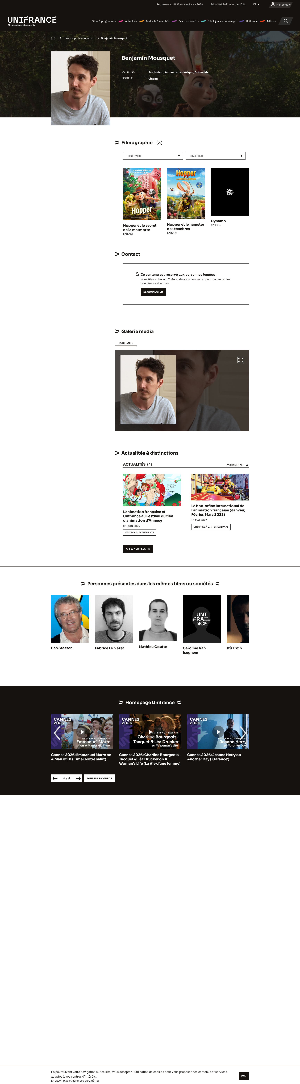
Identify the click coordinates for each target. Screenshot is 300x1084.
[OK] (244, 1075)
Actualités (131, 21)
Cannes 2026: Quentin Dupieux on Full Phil (217, 757)
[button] (241, 360)
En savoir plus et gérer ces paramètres (75, 1080)
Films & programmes (104, 21)
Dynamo (218, 221)
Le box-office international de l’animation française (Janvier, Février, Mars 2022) (218, 510)
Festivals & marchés (157, 21)
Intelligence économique (222, 21)
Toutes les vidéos (99, 778)
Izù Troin (234, 648)
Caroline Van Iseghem (194, 650)
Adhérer (271, 21)
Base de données (188, 21)
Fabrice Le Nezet (109, 648)
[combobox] (153, 156)
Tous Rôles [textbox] (196, 155)
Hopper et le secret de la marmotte (140, 227)
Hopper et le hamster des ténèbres (185, 226)
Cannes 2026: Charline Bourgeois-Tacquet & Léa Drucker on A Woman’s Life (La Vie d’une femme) (81, 759)
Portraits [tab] (126, 342)
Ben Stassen (62, 648)
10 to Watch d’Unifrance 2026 (228, 4)
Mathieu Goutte (153, 647)
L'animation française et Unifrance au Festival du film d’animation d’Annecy (148, 516)
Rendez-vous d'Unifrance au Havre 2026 (179, 4)
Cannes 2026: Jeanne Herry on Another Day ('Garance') (146, 757)
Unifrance (252, 21)
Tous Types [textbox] (134, 155)
